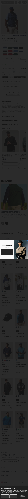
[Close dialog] (27, 240)
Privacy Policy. (9, 492)
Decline (13, 496)
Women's (7, 251)
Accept (5, 496)
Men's (7, 249)
